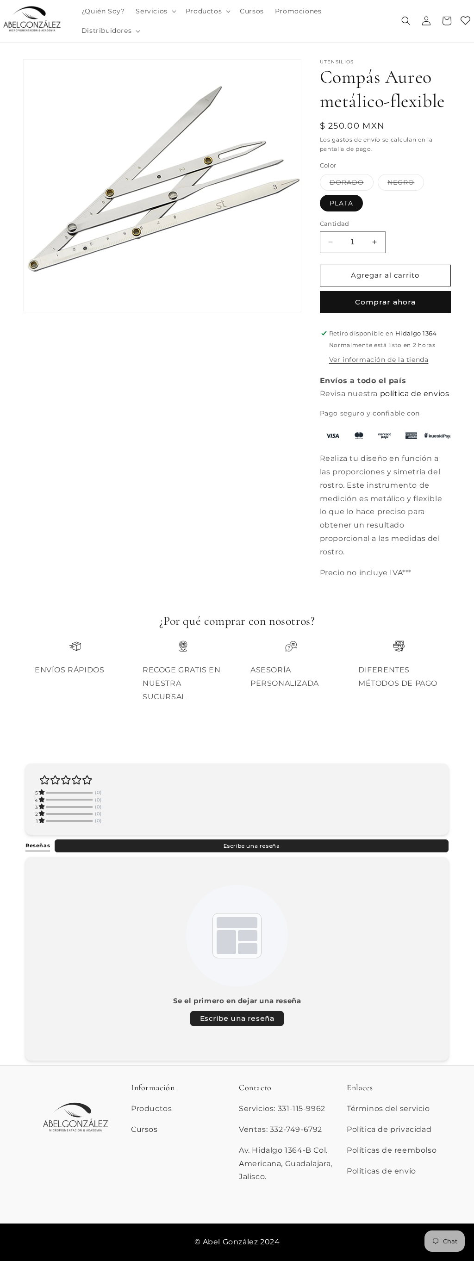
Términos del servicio (388, 1108)
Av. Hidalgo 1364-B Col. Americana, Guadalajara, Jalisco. (285, 1163)
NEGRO (405, 184)
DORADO (352, 184)
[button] (155, 11)
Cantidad (334, 223)
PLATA (341, 203)
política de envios (414, 393)
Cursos (144, 1129)
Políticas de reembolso (392, 1150)
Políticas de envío (381, 1171)
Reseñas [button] (37, 845)
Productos (151, 1108)
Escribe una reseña (252, 846)
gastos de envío (356, 139)
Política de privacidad (389, 1129)
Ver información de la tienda (379, 359)
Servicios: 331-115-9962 (282, 1108)
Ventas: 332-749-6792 (280, 1129)
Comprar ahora (385, 302)
